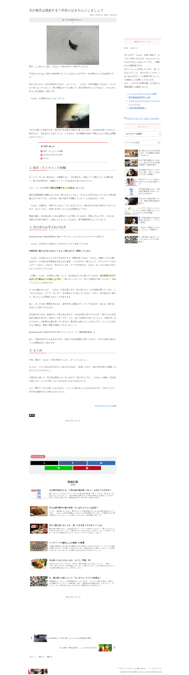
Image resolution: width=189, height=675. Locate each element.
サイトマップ (156, 668)
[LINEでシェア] (59, 468)
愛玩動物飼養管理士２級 (139, 97)
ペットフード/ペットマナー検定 (143, 94)
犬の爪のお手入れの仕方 (53, 155)
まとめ (46, 158)
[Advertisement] (73, 437)
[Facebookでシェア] (73, 463)
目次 (46, 146)
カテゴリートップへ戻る (106, 406)
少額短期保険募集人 (137, 108)
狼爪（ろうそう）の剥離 (53, 151)
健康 (33, 415)
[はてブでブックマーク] (101, 463)
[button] (159, 143)
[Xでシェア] (44, 463)
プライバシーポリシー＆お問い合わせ (132, 668)
